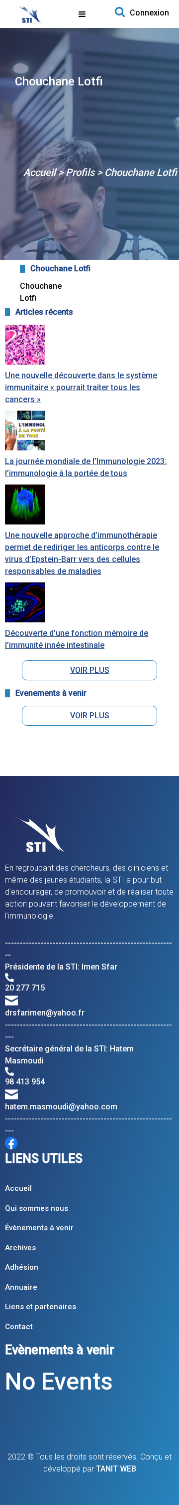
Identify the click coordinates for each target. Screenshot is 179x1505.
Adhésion (21, 1267)
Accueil (39, 172)
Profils (80, 172)
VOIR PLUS (89, 670)
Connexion (149, 12)
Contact (19, 1326)
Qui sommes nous (36, 1208)
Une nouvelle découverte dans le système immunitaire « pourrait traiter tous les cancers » (81, 387)
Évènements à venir (39, 1227)
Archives (20, 1247)
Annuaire (21, 1287)
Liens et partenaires (40, 1306)
